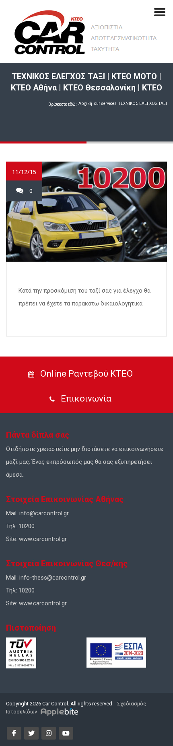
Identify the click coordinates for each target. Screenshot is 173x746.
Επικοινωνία (85, 398)
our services (105, 103)
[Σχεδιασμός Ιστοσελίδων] (60, 712)
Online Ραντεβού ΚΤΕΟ (85, 374)
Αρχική (85, 103)
